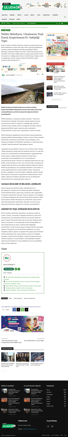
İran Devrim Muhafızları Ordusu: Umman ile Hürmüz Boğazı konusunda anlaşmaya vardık (59, 79)
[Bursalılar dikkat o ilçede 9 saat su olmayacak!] (37, 357)
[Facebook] (57, 23)
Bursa (8, 27)
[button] (65, 17)
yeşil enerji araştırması (29, 298)
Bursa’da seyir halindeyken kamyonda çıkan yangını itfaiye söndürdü (7, 365)
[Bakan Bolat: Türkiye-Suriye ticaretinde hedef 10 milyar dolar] (22, 357)
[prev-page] (2, 371)
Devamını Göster (56, 99)
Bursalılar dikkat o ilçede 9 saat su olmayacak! (19, 288)
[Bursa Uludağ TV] (3, 75)
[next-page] (5, 371)
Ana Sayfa (3, 27)
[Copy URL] (26, 309)
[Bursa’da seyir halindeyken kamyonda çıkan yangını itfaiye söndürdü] (8, 357)
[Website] (19, 269)
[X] (18, 309)
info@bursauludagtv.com (29, 429)
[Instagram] (59, 23)
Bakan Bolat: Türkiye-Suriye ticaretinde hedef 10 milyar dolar (23, 286)
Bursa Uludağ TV (10, 75)
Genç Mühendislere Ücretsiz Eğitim (34, 340)
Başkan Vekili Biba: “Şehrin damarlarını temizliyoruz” (21, 290)
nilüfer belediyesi (18, 298)
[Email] (16, 269)
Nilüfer (8, 30)
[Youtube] (62, 23)
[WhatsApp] (22, 309)
